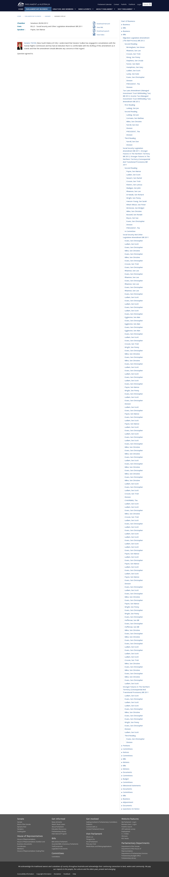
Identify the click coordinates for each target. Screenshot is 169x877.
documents (127, 772)
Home (20, 9)
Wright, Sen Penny (133, 198)
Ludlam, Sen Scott (133, 70)
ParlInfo (124, 4)
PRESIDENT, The (133, 84)
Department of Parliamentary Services (135, 853)
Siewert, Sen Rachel (134, 178)
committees (128, 749)
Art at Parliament (91, 842)
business (126, 24)
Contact (116, 4)
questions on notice (131, 809)
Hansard (48, 16)
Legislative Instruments (60, 849)
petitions (126, 745)
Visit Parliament (125, 9)
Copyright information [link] (43, 874)
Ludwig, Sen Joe (132, 108)
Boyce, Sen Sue (132, 218)
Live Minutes (21, 846)
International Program (59, 834)
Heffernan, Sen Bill (132, 620)
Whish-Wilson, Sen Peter (136, 204)
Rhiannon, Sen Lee (133, 50)
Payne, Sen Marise (133, 171)
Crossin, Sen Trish (133, 54)
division (129, 80)
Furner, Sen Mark (133, 64)
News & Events (84, 9)
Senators (20, 829)
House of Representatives (26, 839)
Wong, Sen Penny (133, 57)
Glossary (124, 836)
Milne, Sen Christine (134, 121)
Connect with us (91, 827)
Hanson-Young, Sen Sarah (136, 201)
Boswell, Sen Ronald (134, 214)
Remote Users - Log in (129, 824)
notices (126, 752)
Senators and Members (63, 9)
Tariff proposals (57, 846)
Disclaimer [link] (57, 874)
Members (20, 849)
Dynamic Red (21, 827)
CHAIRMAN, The (131, 500)
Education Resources (59, 829)
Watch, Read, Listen (58, 824)
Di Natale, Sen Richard (135, 194)
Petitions (89, 824)
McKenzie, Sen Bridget (135, 208)
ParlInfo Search (127, 827)
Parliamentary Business (37, 9)
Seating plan (21, 831)
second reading (131, 44)
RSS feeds (125, 838)
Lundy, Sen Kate (132, 74)
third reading (130, 138)
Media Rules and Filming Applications (99, 846)
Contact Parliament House (95, 829)
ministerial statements (132, 785)
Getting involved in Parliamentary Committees (101, 822)
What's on (89, 837)
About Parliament (104, 9)
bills (124, 28)
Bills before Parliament (59, 842)
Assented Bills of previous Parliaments (65, 844)
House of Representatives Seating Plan (30, 851)
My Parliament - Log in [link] (129, 822)
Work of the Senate (24, 824)
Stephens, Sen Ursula (134, 60)
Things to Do (90, 839)
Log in (139, 4)
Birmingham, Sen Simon (135, 47)
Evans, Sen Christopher (135, 77)
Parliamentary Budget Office (131, 856)
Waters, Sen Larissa (134, 184)
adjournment (128, 802)
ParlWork (132, 4)
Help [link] (74, 874)
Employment (126, 831)
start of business (128, 21)
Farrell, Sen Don (132, 125)
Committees (56, 857)
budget (126, 779)
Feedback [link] (67, 874)
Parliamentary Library (59, 831)
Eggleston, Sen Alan (132, 317)
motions (126, 762)
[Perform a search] (150, 4)
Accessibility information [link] (25, 874)
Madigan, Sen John (133, 188)
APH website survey (128, 829)
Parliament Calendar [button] (105, 4)
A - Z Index (125, 834)
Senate (19, 822)
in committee (130, 231)
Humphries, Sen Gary (134, 67)
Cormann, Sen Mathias (135, 118)
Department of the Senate (131, 846)
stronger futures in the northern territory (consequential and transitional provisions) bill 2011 (136, 689)
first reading (130, 105)
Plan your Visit (91, 844)
